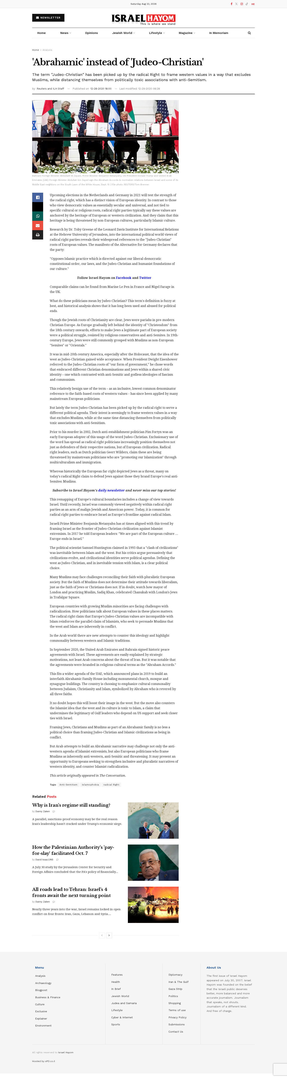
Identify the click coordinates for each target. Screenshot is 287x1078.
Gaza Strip (175, 988)
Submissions (176, 1024)
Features (117, 974)
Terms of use (177, 1010)
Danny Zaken (43, 811)
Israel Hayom (65, 1052)
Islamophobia (90, 784)
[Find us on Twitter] (236, 4)
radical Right (111, 784)
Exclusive (41, 1011)
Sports (115, 1024)
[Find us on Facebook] (231, 4)
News (64, 33)
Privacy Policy (177, 1017)
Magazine (186, 33)
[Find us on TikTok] (247, 4)
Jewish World (120, 996)
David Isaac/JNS (44, 859)
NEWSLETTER (50, 17)
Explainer (41, 1018)
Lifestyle (117, 1010)
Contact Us (175, 1031)
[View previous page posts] (102, 935)
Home (41, 33)
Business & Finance (47, 997)
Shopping (174, 1003)
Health (115, 981)
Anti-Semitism (69, 784)
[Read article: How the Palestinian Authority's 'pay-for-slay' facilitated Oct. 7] (153, 863)
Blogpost (41, 990)
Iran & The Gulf (178, 981)
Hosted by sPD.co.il (43, 1061)
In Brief (116, 988)
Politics (173, 996)
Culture (40, 1004)
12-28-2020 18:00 (100, 88)
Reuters (42, 88)
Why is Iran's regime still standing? (71, 805)
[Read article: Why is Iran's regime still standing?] (153, 820)
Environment (43, 1025)
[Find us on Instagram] (242, 4)
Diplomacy (175, 974)
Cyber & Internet (122, 1017)
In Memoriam (218, 33)
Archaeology (43, 983)
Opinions (91, 33)
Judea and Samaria (124, 1003)
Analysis (47, 50)
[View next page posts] (109, 935)
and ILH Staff (55, 88)
